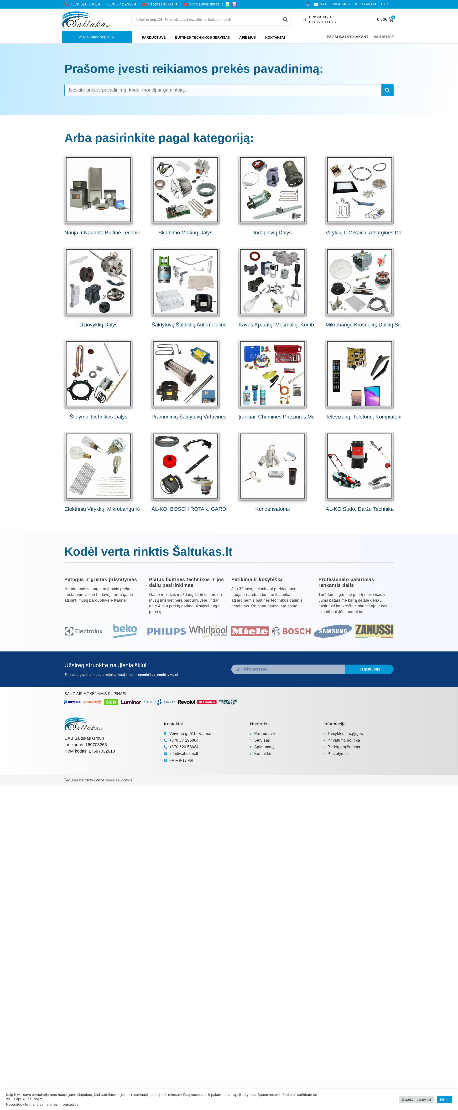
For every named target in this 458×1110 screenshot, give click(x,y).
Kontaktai (275, 37)
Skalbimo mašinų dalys (185, 233)
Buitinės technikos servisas (202, 37)
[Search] (285, 19)
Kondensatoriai (272, 509)
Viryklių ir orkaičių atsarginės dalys (367, 233)
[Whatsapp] (227, 4)
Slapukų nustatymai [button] (416, 1099)
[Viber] (234, 4)
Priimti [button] (444, 1099)
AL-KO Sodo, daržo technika (360, 509)
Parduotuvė (154, 37)
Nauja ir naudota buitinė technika (103, 233)
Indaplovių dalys (273, 233)
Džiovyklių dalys (98, 325)
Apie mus (247, 37)
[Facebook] (307, 4)
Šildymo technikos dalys (98, 417)
